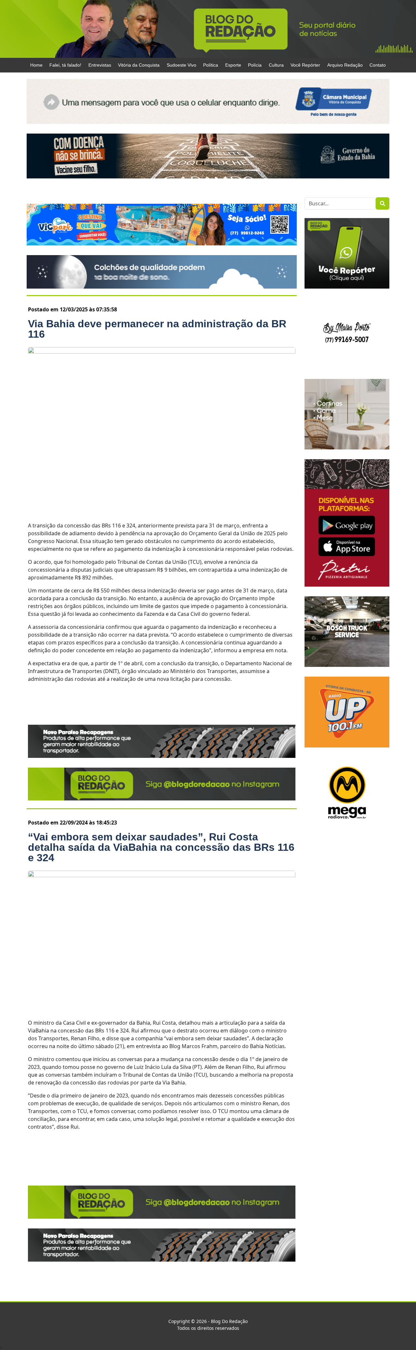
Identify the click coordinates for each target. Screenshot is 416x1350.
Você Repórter (305, 65)
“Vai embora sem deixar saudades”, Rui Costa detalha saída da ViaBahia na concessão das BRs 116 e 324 (161, 847)
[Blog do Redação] (208, 28)
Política (210, 65)
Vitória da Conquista (139, 65)
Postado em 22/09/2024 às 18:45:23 (72, 822)
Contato (378, 65)
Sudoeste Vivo (181, 65)
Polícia (255, 65)
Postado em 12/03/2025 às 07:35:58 (72, 309)
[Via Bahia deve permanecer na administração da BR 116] (161, 430)
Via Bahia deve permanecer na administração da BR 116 (157, 329)
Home (36, 65)
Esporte (233, 65)
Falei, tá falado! (65, 65)
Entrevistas (99, 65)
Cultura (276, 65)
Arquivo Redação (345, 65)
